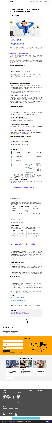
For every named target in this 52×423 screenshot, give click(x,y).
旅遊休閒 (16, 413)
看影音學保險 (10, 413)
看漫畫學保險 (10, 412)
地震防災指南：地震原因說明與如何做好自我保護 (18, 312)
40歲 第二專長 (20, 305)
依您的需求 (24, 392)
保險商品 (5, 390)
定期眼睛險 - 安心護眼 (6, 395)
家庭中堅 (4, 413)
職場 (15, 305)
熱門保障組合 (18, 395)
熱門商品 (4, 392)
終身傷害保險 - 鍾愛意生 (6, 398)
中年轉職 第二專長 (31, 305)
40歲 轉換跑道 (25, 305)
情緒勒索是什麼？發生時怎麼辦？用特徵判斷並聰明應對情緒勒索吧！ (20, 313)
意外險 (13, 395)
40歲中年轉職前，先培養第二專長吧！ (16, 40)
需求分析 (30, 390)
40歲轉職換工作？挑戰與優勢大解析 (16, 39)
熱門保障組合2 (19, 396)
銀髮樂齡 (18, 402)
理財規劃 (16, 412)
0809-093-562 (47, 1)
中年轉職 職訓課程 (38, 305)
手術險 (13, 396)
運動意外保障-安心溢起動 (6, 396)
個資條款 (12, 352)
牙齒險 (13, 397)
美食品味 (16, 415)
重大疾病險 (14, 398)
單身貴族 (18, 397)
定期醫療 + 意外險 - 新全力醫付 (7, 397)
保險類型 (14, 392)
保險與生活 (5, 406)
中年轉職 (12, 305)
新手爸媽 (4, 412)
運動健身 (16, 414)
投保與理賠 (40, 390)
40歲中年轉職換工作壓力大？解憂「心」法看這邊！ (18, 44)
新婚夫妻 (18, 398)
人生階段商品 (19, 392)
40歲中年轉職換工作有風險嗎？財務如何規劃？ (17, 43)
